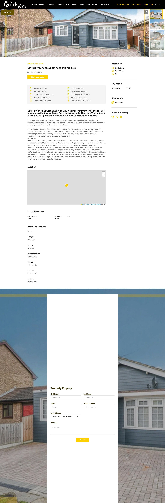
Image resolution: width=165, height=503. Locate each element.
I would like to (56, 413)
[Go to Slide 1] (156, 14)
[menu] (70, 4)
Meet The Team (78, 4)
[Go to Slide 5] (157, 56)
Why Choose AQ (64, 4)
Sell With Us (105, 4)
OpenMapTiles (93, 204)
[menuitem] (39, 4)
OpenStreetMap (98, 204)
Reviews (95, 4)
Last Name (88, 394)
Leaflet (83, 204)
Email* (53, 403)
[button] (39, 4)
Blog (88, 4)
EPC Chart (119, 102)
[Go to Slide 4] (157, 45)
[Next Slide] (146, 33)
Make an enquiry (37, 77)
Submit (82, 440)
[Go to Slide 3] (157, 35)
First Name (55, 394)
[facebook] (156, 4)
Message (54, 423)
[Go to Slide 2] (157, 24)
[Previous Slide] (2, 33)
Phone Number (89, 403)
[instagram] (160, 4)
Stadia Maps (87, 204)
